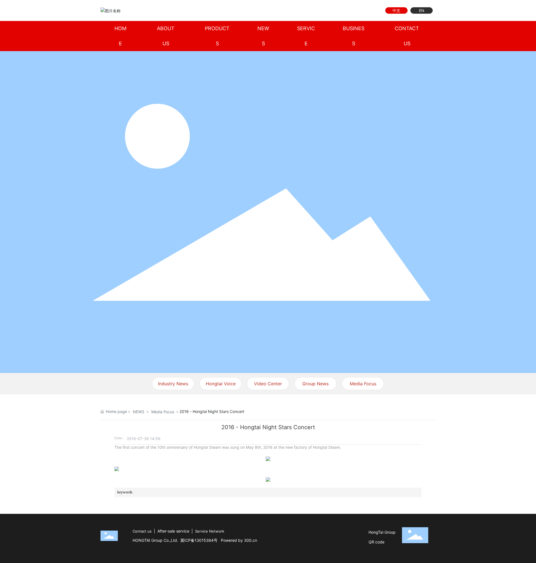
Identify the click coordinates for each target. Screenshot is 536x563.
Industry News (173, 383)
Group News (315, 383)
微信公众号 (365, 10)
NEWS (138, 411)
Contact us (142, 531)
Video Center (268, 383)
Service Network (209, 531)
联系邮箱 (345, 10)
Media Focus (363, 383)
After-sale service (173, 531)
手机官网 (374, 10)
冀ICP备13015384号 (198, 540)
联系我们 (355, 10)
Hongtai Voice (221, 383)
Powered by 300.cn (239, 540)
